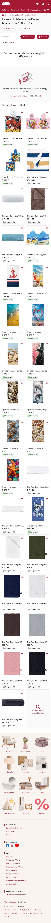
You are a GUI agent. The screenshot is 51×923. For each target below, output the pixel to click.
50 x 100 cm (8, 28)
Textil (23, 10)
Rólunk (9, 856)
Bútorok (5, 10)
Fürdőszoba (9, 793)
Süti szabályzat (12, 884)
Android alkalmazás (17, 895)
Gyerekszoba (9, 813)
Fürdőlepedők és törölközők (24, 15)
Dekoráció (15, 10)
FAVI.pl (22, 910)
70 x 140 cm (24, 28)
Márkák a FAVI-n (13, 863)
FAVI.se (14, 913)
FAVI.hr (37, 910)
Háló (42, 793)
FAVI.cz (7, 910)
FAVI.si (6, 917)
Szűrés (44, 37)
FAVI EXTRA (11, 877)
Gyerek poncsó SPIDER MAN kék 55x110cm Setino (24, 138)
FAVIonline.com (10, 902)
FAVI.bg (32, 913)
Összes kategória (38, 10)
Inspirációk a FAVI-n (14, 867)
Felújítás (25, 772)
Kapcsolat (10, 831)
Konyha (42, 772)
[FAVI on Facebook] (7, 845)
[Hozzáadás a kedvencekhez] (22, 112)
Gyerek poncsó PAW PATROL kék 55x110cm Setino (24, 177)
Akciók (42, 813)
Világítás (9, 772)
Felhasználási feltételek (16, 881)
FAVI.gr (39, 913)
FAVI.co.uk (23, 913)
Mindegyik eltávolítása (18, 96)
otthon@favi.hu (15, 828)
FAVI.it (7, 913)
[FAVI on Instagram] (12, 845)
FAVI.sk (15, 910)
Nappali (25, 793)
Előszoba (25, 813)
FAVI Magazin (11, 870)
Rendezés (29, 37)
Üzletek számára (13, 874)
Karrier (9, 835)
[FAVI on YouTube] (17, 845)
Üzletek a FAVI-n (13, 860)
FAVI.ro (29, 910)
